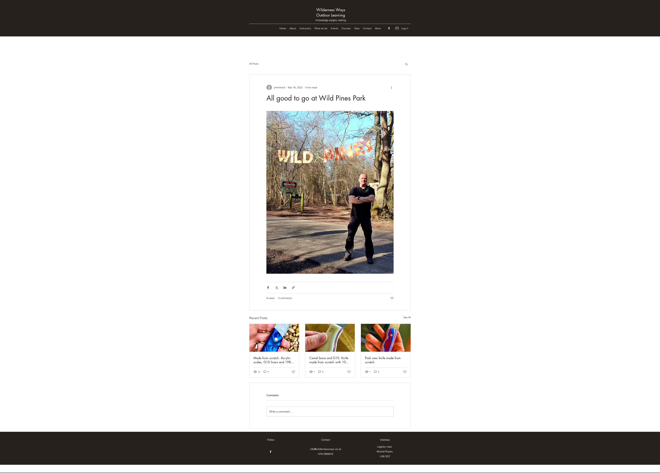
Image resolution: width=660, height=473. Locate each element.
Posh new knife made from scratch (383, 360)
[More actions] (391, 87)
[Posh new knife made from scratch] (386, 338)
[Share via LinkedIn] (285, 287)
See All (407, 317)
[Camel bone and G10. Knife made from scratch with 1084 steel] (330, 338)
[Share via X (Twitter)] (276, 287)
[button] (406, 64)
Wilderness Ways (330, 9)
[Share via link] (293, 287)
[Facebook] (389, 28)
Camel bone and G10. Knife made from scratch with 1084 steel (329, 360)
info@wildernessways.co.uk (325, 449)
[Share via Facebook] (268, 287)
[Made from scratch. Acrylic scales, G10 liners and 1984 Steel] (274, 338)
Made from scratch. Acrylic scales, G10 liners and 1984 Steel (273, 360)
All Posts (253, 63)
